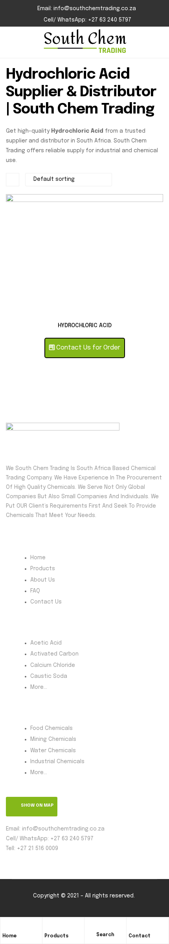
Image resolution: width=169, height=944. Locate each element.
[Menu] (9, 42)
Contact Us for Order (87, 347)
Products (56, 936)
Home (9, 936)
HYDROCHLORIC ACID (85, 325)
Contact (140, 936)
